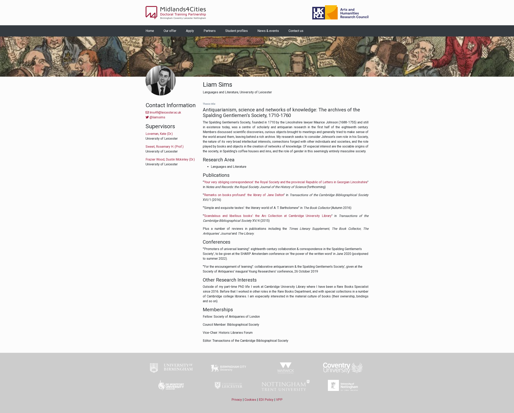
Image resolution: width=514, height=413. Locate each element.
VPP (279, 400)
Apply (190, 31)
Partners (210, 31)
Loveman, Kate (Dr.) (159, 134)
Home (150, 31)
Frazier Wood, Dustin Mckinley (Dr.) (170, 159)
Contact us (296, 31)
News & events (268, 31)
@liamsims (157, 117)
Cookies (250, 400)
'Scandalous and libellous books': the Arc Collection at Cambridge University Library (267, 216)
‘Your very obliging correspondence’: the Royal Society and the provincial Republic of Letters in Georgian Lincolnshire (285, 182)
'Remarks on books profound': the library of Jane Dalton (244, 195)
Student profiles (236, 31)
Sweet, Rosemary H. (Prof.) (165, 147)
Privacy (237, 400)
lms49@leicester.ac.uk (165, 112)
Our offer (170, 31)
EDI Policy (266, 400)
